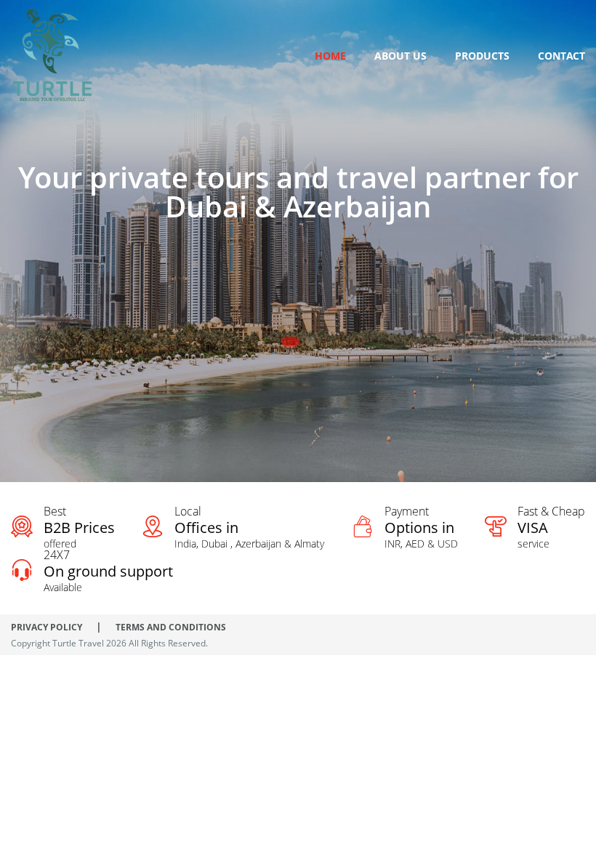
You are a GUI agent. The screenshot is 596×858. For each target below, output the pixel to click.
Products (482, 56)
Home (330, 56)
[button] (290, 342)
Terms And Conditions (171, 627)
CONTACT (561, 56)
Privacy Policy (46, 627)
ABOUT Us (400, 56)
